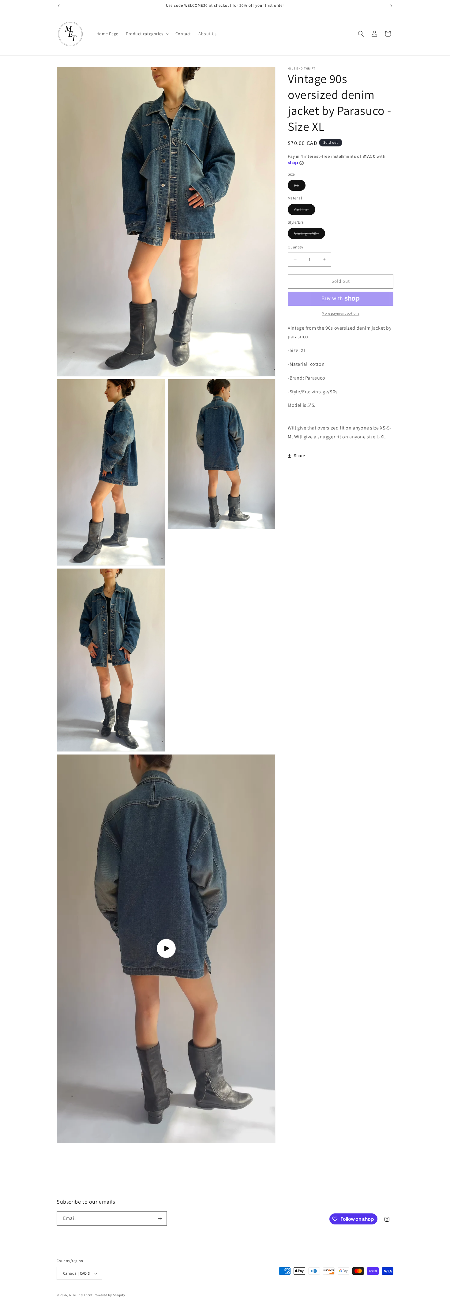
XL (300, 186)
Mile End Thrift (81, 1295)
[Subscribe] (160, 1218)
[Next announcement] (391, 6)
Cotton (304, 210)
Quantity (295, 247)
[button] (147, 33)
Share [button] (299, 455)
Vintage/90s (309, 234)
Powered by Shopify (109, 1295)
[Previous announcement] (59, 6)
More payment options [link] (340, 313)
